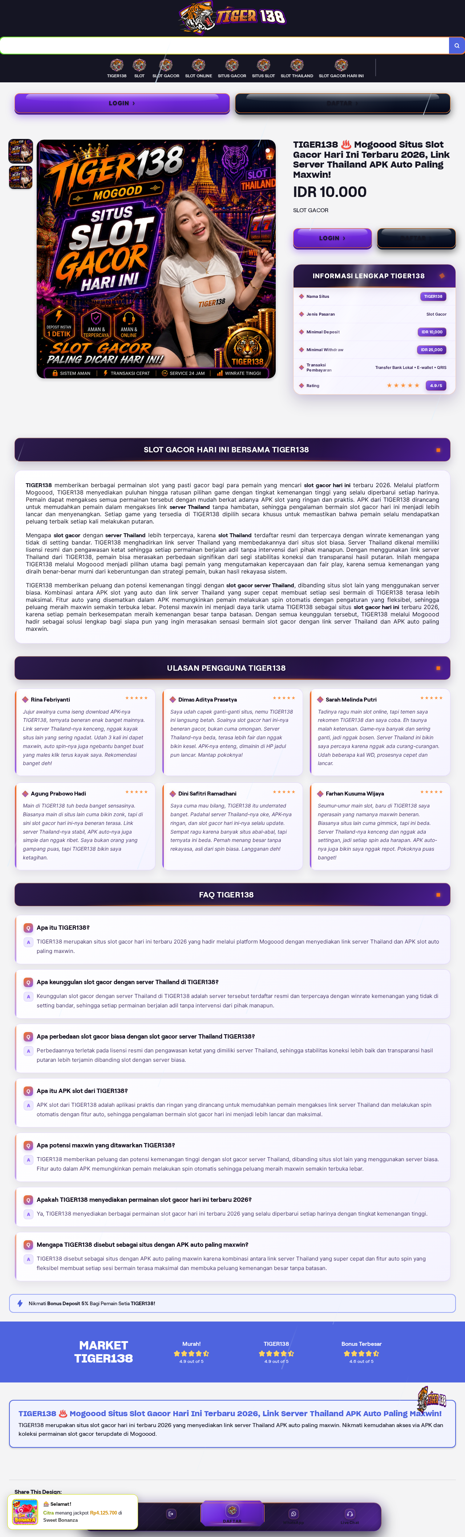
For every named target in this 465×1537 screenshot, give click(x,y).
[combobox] (224, 45)
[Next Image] (270, 260)
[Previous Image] (42, 260)
